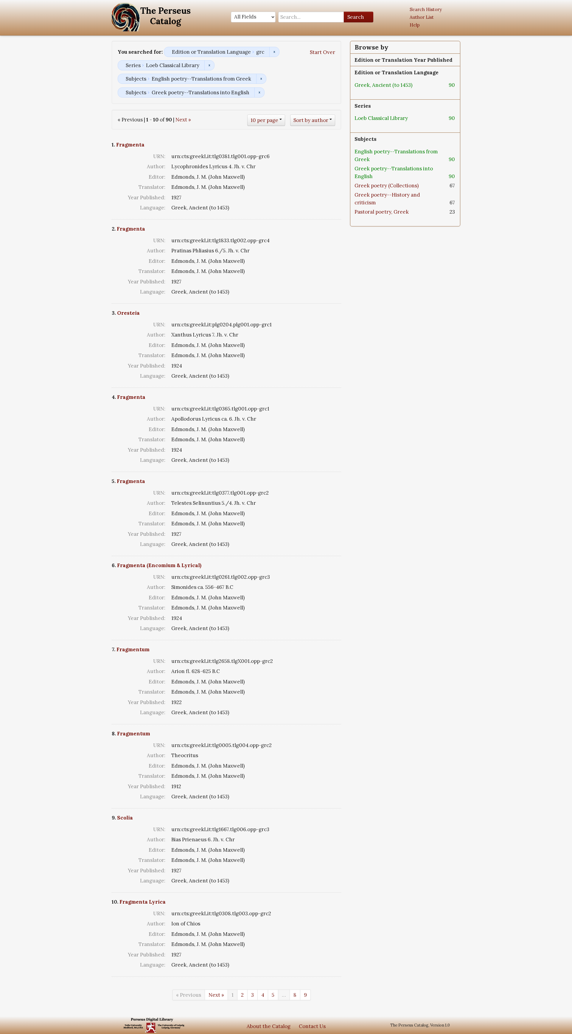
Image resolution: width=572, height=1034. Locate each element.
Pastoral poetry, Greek (382, 212)
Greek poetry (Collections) (387, 185)
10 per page (264, 120)
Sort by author (310, 120)
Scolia (125, 817)
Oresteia (128, 313)
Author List (422, 17)
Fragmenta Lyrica (142, 902)
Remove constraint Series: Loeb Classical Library (209, 65)
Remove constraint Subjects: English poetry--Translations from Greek (261, 79)
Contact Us (312, 1026)
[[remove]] (417, 85)
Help (415, 25)
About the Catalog (268, 1026)
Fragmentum (133, 649)
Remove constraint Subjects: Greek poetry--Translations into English (259, 92)
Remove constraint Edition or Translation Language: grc (274, 52)
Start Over (322, 52)
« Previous (188, 995)
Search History (426, 9)
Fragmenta (130, 144)
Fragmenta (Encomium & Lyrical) (159, 565)
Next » (183, 119)
